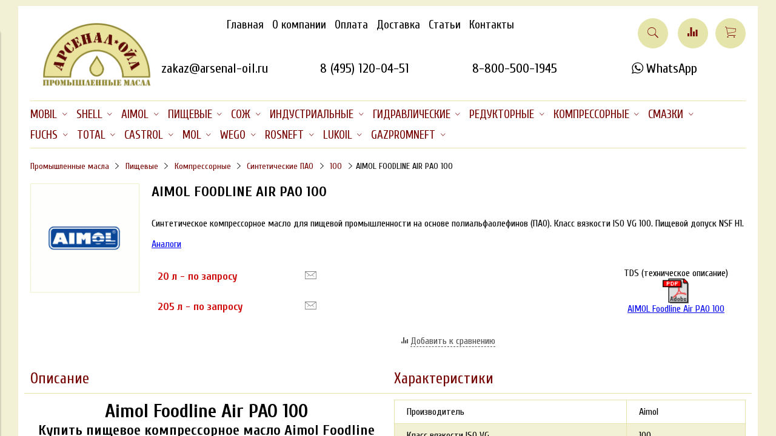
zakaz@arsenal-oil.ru (214, 68)
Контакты (491, 24)
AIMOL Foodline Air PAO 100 (675, 308)
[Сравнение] (693, 33)
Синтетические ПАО (280, 166)
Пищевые (141, 166)
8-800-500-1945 (514, 68)
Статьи (445, 24)
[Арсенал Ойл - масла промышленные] (91, 83)
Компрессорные (203, 166)
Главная (245, 24)
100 (336, 166)
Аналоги (166, 244)
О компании (299, 24)
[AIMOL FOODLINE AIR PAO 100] (84, 289)
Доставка (398, 24)
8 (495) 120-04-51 (364, 68)
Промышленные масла (69, 166)
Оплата (351, 24)
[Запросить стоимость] (310, 275)
